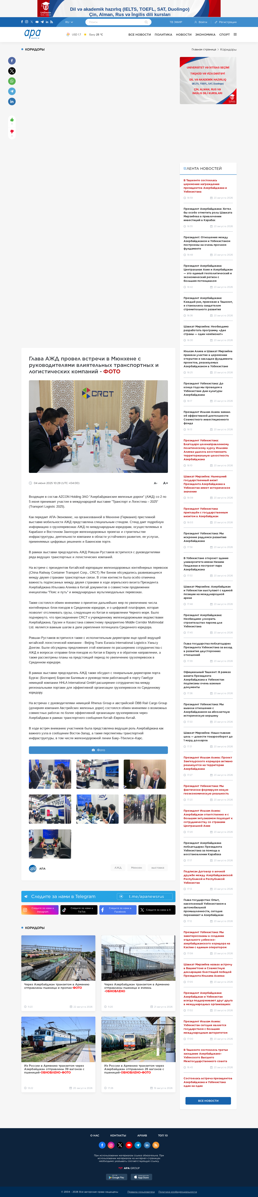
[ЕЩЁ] (233, 34)
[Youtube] (37, 22)
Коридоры (228, 49)
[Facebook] (22, 22)
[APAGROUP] (129, 1168)
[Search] (146, 22)
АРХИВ (142, 1135)
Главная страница (204, 49)
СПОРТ (224, 34)
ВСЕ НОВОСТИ (139, 34)
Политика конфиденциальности (177, 1191)
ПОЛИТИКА (163, 34)
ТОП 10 (163, 1135)
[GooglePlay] (116, 1177)
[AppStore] (141, 1177)
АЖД (118, 867)
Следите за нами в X (158, 909)
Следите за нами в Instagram (43, 910)
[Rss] (51, 22)
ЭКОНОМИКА (205, 34)
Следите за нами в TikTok (82, 910)
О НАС (94, 1135)
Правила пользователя (141, 1191)
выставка (157, 867)
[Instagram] (26, 22)
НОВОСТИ (184, 34)
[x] (120, 1145)
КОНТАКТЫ (118, 1135)
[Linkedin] (47, 22)
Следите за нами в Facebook (120, 910)
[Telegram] (42, 22)
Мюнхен (136, 867)
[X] (31, 22)
